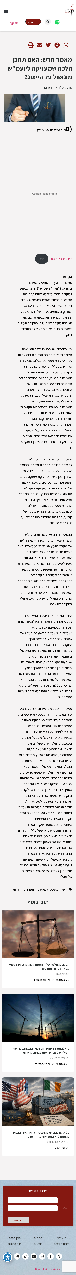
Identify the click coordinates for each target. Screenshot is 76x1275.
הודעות (38, 1244)
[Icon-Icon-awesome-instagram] (42, 1256)
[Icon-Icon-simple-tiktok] (25, 1256)
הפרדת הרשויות (23, 889)
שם (66, 1200)
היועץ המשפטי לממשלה (52, 889)
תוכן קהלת (15, 1238)
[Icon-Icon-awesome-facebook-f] (50, 1256)
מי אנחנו (61, 1238)
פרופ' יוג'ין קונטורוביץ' (57, 1142)
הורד (41, 259)
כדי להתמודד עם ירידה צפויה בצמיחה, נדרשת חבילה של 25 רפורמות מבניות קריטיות (41, 1051)
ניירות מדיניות (61, 1244)
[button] (6, 11)
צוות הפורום (14, 1244)
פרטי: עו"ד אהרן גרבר (57, 87)
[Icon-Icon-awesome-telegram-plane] (17, 1256)
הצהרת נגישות (41, 1268)
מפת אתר (55, 1268)
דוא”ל (65, 1208)
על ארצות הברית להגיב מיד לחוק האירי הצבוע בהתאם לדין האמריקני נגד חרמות (41, 1134)
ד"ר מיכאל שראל (59, 1058)
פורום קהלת (62, 974)
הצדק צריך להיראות (61, 259)
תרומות (38, 1238)
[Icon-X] (59, 1256)
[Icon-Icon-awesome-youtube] (34, 1256)
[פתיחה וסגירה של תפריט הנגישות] (7, 1257)
